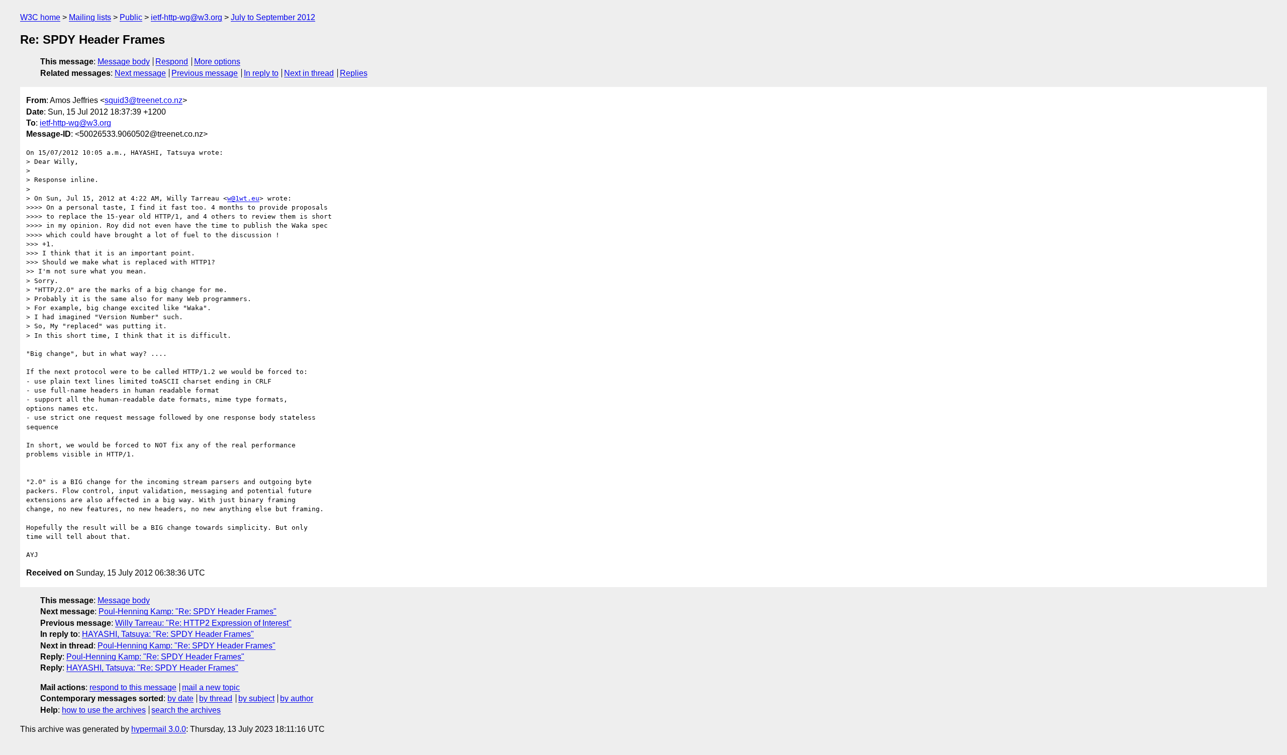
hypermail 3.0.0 (158, 729)
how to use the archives (104, 710)
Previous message (204, 73)
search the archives (186, 710)
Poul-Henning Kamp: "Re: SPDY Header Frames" (188, 611)
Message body (124, 61)
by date (180, 698)
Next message (140, 73)
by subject (256, 698)
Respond (171, 61)
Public (131, 17)
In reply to (261, 73)
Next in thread (309, 73)
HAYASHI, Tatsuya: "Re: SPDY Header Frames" (168, 634)
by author (296, 698)
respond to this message (132, 687)
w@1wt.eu (243, 198)
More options (217, 61)
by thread (215, 698)
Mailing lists (90, 17)
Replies (353, 73)
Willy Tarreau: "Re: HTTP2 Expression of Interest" (203, 623)
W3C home (40, 17)
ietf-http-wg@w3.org (186, 17)
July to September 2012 (273, 17)
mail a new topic (211, 687)
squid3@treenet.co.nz (143, 100)
